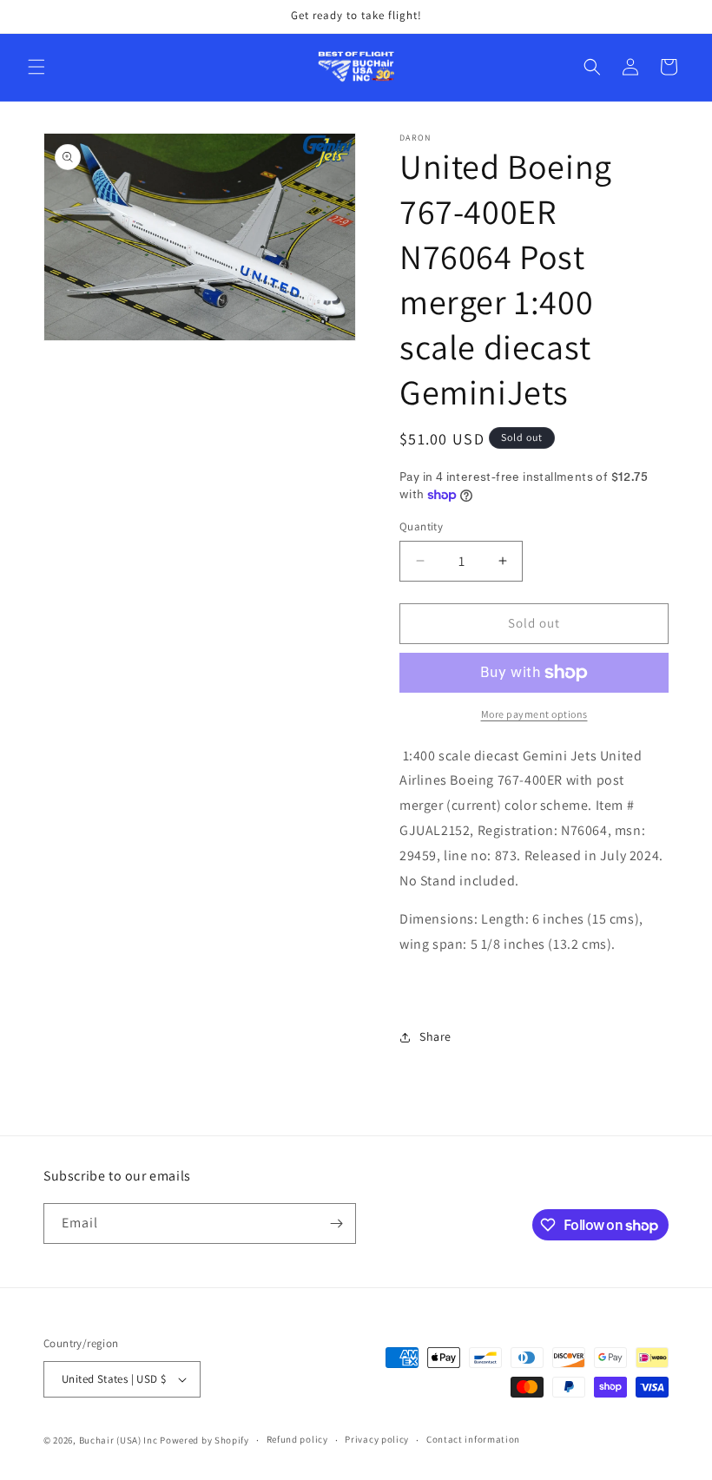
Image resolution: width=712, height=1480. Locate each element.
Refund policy (297, 1439)
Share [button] (435, 1036)
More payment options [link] (534, 713)
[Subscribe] (336, 1223)
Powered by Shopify (204, 1440)
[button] (36, 67)
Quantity (421, 526)
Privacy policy (377, 1439)
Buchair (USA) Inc (118, 1440)
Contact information (473, 1439)
